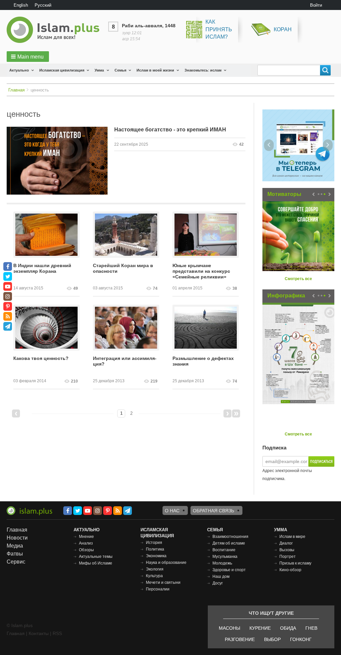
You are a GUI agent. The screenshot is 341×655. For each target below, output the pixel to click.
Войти (316, 5)
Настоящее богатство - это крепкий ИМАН (170, 129)
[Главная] (56, 30)
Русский (43, 5)
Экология (155, 569)
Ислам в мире (292, 536)
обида (288, 628)
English (21, 5)
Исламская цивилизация (61, 70)
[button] (28, 56)
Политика (155, 549)
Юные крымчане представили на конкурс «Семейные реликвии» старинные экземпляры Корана (201, 271)
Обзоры (86, 550)
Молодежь (222, 563)
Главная (16, 89)
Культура (154, 575)
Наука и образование (166, 562)
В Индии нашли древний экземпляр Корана (42, 268)
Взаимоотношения (230, 536)
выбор (272, 639)
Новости (17, 538)
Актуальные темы (96, 556)
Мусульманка (224, 556)
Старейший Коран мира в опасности (123, 268)
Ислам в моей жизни (155, 70)
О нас (172, 510)
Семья (120, 70)
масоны (229, 628)
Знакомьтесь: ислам (202, 70)
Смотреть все (298, 278)
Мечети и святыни (163, 582)
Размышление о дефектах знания (203, 361)
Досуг (217, 583)
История (154, 542)
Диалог (286, 543)
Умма (99, 70)
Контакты (39, 633)
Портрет (287, 556)
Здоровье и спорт (229, 570)
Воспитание (223, 550)
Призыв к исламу (295, 563)
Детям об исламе (228, 543)
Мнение (86, 536)
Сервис (16, 562)
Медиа (15, 546)
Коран (283, 29)
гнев (311, 628)
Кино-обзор (290, 570)
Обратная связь (213, 510)
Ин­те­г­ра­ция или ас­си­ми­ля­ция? (125, 361)
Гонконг (301, 639)
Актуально (19, 70)
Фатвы (15, 554)
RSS (57, 633)
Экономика (156, 556)
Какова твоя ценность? (41, 358)
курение (260, 628)
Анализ (86, 543)
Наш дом (220, 576)
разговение (240, 639)
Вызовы (286, 550)
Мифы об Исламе (95, 563)
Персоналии (158, 589)
